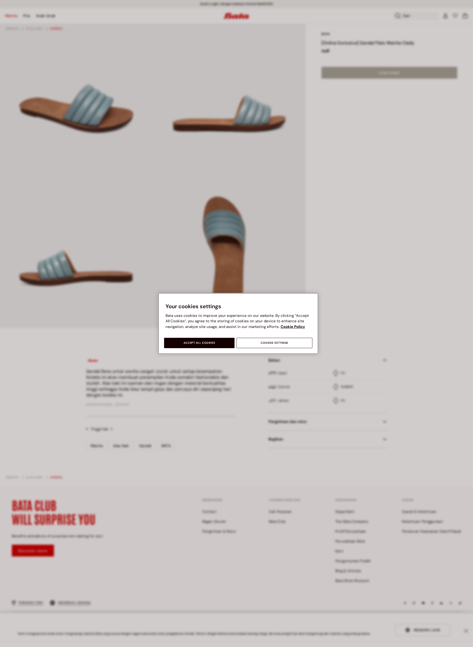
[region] (238, 323)
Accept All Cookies (199, 343)
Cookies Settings (274, 343)
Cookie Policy (293, 326)
